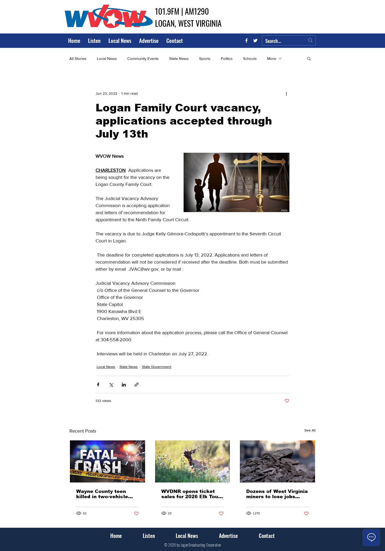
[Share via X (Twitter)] (110, 384)
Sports (204, 58)
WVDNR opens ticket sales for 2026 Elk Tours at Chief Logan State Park (192, 494)
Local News (107, 58)
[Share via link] (136, 384)
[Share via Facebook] (98, 384)
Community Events (143, 58)
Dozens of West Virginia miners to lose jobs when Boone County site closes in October (277, 494)
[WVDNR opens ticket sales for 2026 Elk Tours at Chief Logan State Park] (192, 461)
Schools (250, 58)
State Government (156, 367)
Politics (227, 58)
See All (310, 430)
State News (179, 58)
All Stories (77, 58)
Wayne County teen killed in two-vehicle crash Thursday (102, 494)
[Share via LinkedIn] (123, 384)
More (271, 58)
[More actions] (286, 93)
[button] (308, 58)
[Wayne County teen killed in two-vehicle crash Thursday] (107, 461)
